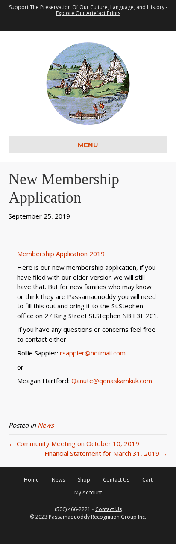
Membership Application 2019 (61, 253)
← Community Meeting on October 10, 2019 (74, 443)
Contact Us (116, 479)
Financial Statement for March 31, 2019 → (105, 453)
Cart (147, 479)
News (46, 425)
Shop (84, 479)
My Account (88, 492)
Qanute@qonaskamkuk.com (112, 380)
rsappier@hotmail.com (93, 353)
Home (31, 479)
